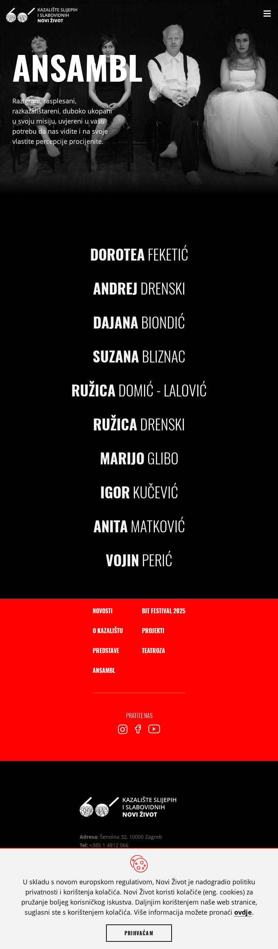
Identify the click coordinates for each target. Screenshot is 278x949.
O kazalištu (108, 630)
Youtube (154, 729)
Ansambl (104, 670)
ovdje (243, 912)
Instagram (122, 729)
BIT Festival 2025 (163, 610)
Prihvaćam (139, 933)
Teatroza (153, 650)
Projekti (153, 630)
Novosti (103, 610)
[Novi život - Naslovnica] (128, 806)
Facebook (138, 729)
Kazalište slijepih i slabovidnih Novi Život (41, 14)
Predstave (106, 650)
